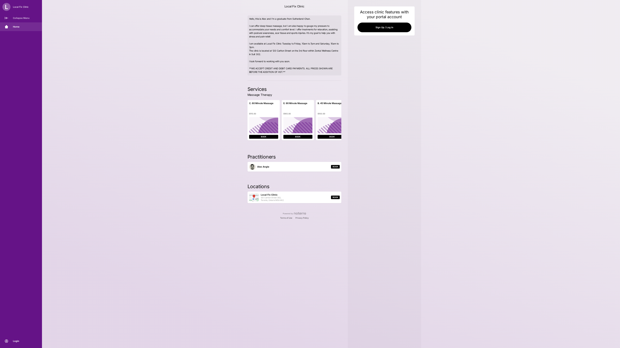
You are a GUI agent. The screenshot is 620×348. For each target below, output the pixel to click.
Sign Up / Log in (384, 27)
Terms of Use (286, 218)
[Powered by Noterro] (294, 213)
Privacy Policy (302, 218)
